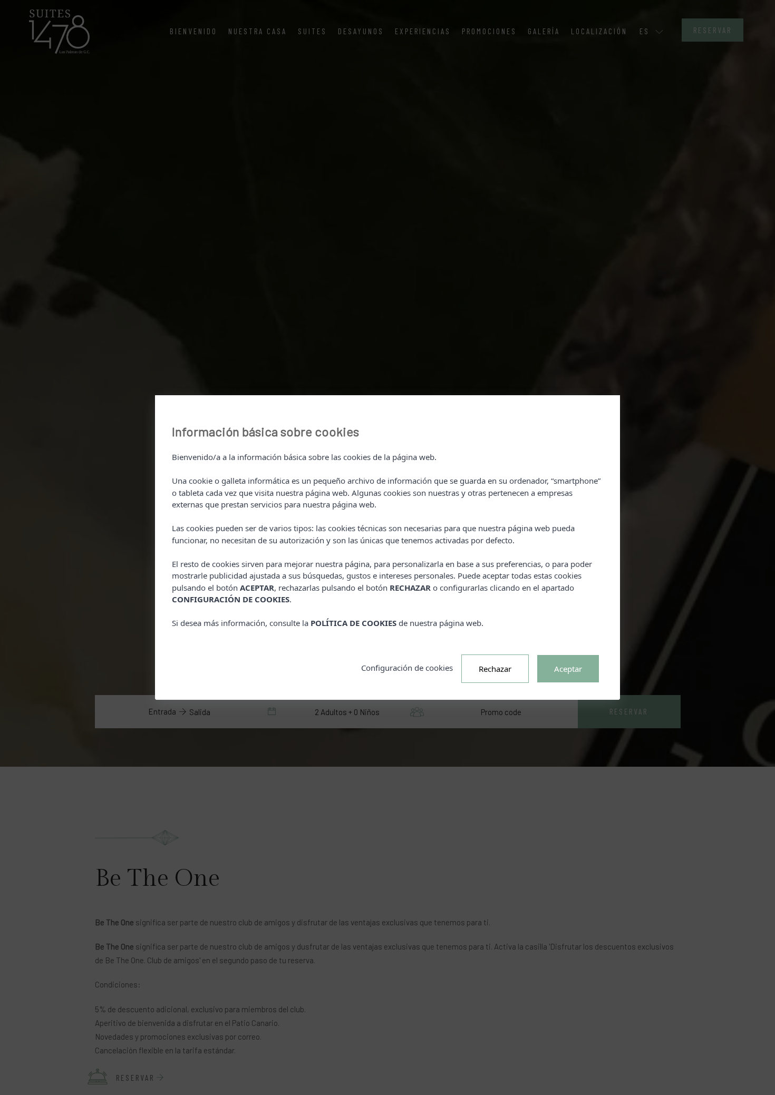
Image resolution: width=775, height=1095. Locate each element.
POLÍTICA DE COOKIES (353, 623)
